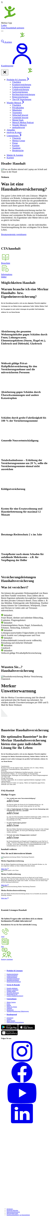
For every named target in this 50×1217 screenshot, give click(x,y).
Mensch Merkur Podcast (23, 122)
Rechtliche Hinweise (12, 1210)
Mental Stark (17, 120)
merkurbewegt (18, 127)
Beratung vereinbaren (12, 989)
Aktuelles (11, 130)
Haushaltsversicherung (13, 980)
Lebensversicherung (21, 87)
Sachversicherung (20, 92)
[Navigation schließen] (4, 72)
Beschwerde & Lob (12, 994)
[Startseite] (14, 38)
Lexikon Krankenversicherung (15, 996)
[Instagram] (25, 1051)
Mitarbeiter (17, 110)
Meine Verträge (11, 1021)
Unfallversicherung (20, 89)
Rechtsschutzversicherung (23, 94)
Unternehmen (13, 135)
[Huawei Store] (9, 1035)
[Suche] (3, 42)
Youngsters (17, 112)
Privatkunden (18, 107)
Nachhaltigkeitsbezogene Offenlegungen (18, 1011)
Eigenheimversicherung (13, 978)
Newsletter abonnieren (13, 992)
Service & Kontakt (13, 985)
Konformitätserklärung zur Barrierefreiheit (18, 1215)
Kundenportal (12, 1014)
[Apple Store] (26, 1029)
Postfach (9, 1019)
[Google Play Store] (9, 1029)
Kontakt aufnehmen (12, 988)
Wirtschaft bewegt (20, 115)
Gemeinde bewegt (20, 117)
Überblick (16, 82)
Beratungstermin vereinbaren (13, 234)
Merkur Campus (11, 1002)
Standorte (16, 148)
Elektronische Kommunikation (15, 1022)
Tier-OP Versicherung (21, 99)
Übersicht (16, 138)
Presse (15, 143)
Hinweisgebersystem (12, 1213)
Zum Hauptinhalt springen (12, 28)
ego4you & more (14, 132)
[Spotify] (25, 1189)
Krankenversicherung (21, 84)
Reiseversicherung (20, 97)
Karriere (15, 145)
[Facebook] (25, 1072)
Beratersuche (18, 150)
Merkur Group (18, 140)
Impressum (10, 1209)
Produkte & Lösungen (17, 79)
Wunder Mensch (14, 103)
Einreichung (10, 1017)
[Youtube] (25, 1093)
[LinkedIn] (25, 1114)
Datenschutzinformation (13, 1212)
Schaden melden (11, 991)
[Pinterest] (25, 1148)
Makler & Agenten (15, 155)
